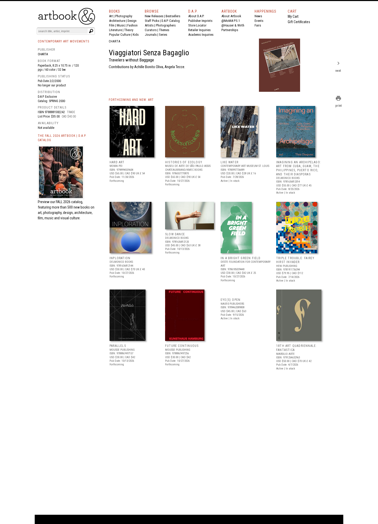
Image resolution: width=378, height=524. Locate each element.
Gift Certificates (299, 22)
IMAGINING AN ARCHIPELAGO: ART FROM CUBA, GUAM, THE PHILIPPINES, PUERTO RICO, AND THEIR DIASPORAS (298, 168)
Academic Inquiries (200, 35)
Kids (136, 35)
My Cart (293, 16)
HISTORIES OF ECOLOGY (183, 162)
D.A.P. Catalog (170, 21)
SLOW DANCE (175, 234)
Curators (151, 30)
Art (111, 16)
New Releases (154, 16)
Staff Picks (152, 21)
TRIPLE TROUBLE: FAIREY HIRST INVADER (295, 260)
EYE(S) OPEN (230, 300)
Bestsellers (173, 16)
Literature (115, 30)
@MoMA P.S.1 (230, 21)
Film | (113, 25)
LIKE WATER (229, 162)
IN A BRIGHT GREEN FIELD (241, 258)
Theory (128, 30)
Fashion (132, 25)
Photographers (166, 25)
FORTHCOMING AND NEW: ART (131, 100)
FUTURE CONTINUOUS (182, 346)
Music (121, 25)
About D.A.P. (196, 16)
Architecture (117, 21)
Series (163, 35)
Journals (151, 35)
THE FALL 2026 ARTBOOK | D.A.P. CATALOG (62, 138)
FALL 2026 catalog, (69, 202)
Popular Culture (119, 35)
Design (132, 21)
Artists (149, 25)
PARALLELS (118, 346)
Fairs (258, 25)
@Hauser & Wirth (232, 25)
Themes (164, 30)
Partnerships (229, 30)
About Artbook (231, 16)
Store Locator (197, 25)
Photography (123, 16)
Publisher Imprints (200, 21)
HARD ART (117, 162)
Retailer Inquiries (199, 30)
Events (259, 21)
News (258, 16)
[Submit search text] (91, 31)
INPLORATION (120, 258)
